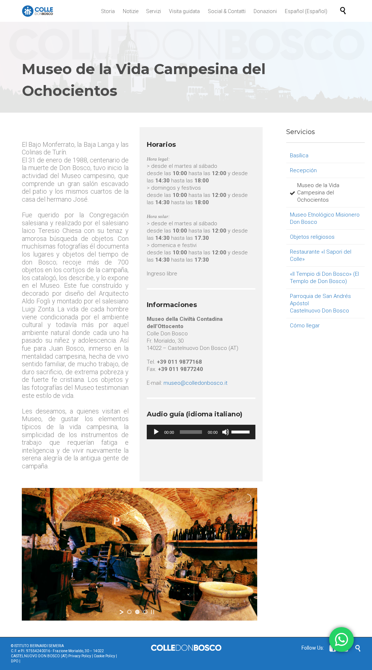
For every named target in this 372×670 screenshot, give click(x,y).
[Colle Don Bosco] (37, 11)
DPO (15, 661)
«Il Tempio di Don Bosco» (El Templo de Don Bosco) (324, 277)
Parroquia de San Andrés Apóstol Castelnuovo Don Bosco (320, 303)
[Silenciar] (225, 432)
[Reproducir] (156, 432)
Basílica (299, 155)
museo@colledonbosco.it (195, 383)
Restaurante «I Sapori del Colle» (320, 255)
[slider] (241, 431)
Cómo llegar (305, 325)
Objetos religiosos (312, 237)
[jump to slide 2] (137, 612)
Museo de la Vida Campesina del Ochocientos (318, 192)
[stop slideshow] (152, 612)
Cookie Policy (104, 656)
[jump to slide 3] (145, 612)
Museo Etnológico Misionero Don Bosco (325, 218)
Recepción (303, 170)
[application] (201, 432)
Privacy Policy (79, 656)
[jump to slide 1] (129, 612)
